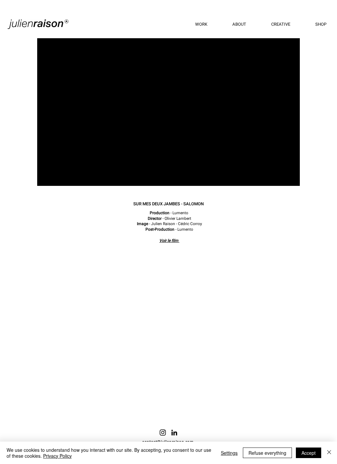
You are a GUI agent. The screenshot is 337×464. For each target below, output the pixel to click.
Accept (308, 453)
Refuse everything (267, 453)
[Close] (329, 453)
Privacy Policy (57, 455)
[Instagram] (163, 432)
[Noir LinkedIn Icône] (174, 432)
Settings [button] (229, 453)
